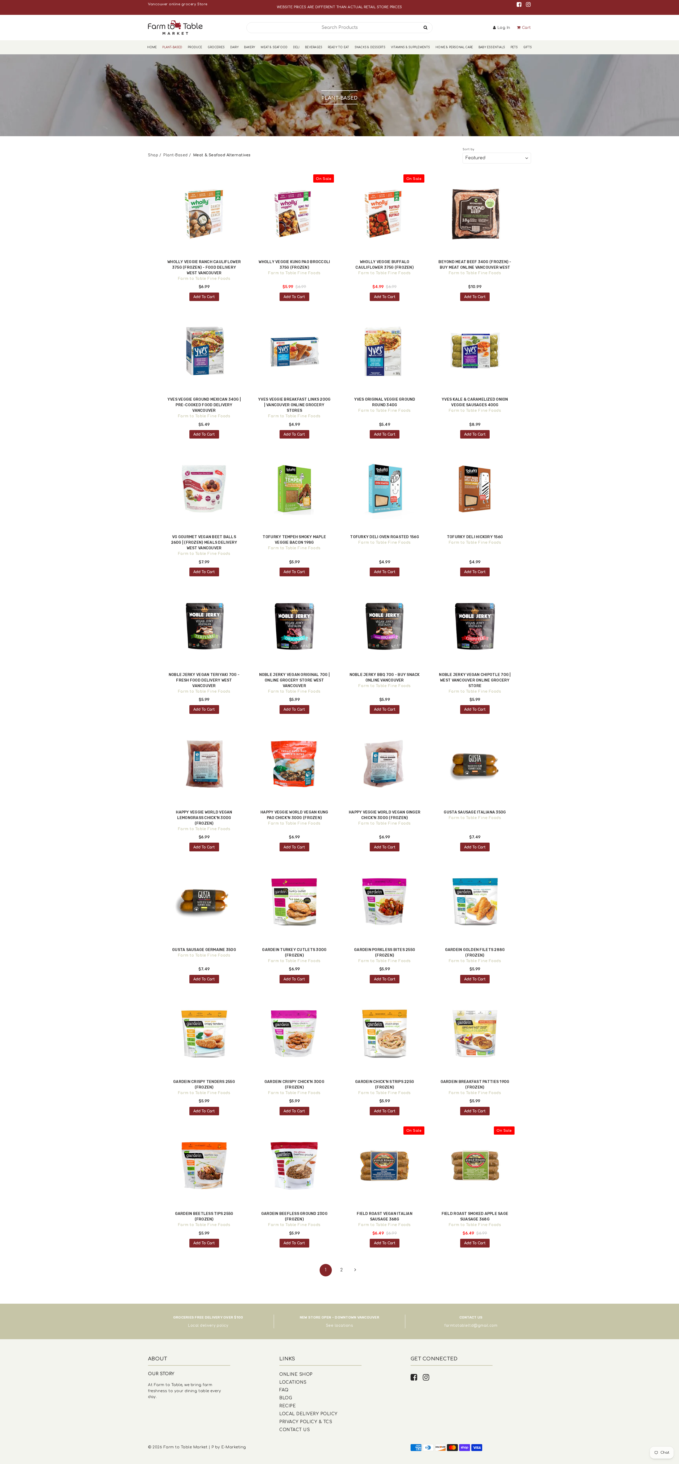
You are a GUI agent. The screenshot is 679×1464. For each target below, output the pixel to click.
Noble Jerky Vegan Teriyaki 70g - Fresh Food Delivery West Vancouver (204, 680)
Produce (195, 47)
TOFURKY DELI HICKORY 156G (475, 537)
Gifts (527, 47)
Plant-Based (172, 47)
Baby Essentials (491, 47)
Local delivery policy (208, 1326)
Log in (503, 28)
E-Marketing (233, 1447)
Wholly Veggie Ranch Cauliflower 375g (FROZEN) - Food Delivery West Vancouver (204, 267)
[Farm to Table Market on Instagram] (528, 5)
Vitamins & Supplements (410, 47)
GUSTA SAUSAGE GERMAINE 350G (204, 950)
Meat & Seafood (274, 47)
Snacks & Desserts (370, 47)
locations (344, 1326)
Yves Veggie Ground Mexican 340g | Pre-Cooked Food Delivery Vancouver (204, 405)
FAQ (284, 1390)
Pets (514, 47)
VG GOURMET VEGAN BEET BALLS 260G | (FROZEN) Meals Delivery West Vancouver (204, 542)
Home (152, 47)
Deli (296, 47)
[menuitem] (152, 47)
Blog (285, 1398)
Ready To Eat (338, 47)
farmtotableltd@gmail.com (470, 1326)
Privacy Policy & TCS (305, 1421)
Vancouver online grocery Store (177, 4)
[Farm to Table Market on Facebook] (520, 5)
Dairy (234, 47)
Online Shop (296, 1374)
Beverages (313, 47)
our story (161, 1374)
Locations (293, 1382)
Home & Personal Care (454, 47)
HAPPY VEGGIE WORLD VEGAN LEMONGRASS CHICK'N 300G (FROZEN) (204, 818)
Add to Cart (204, 297)
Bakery (249, 47)
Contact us (294, 1429)
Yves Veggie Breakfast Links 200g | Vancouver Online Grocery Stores (294, 405)
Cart (526, 28)
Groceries (216, 47)
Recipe (287, 1406)
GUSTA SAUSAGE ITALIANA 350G (475, 812)
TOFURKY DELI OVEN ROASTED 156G (384, 537)
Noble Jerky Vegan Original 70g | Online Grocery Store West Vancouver (294, 680)
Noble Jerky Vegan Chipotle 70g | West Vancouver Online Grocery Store (475, 680)
